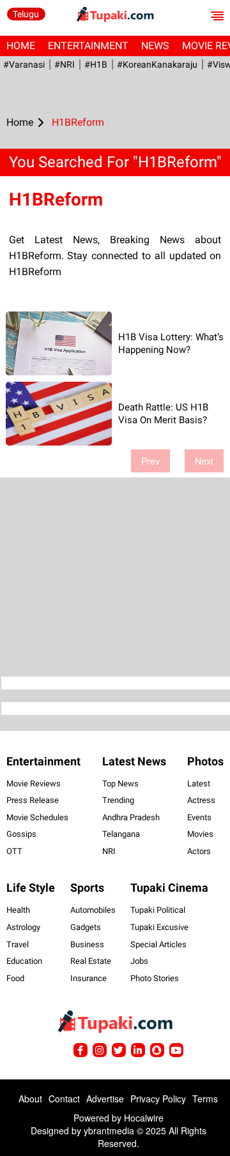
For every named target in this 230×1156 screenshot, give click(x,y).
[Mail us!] (176, 1050)
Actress (201, 800)
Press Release (32, 800)
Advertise (105, 1098)
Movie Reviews (33, 783)
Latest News (134, 761)
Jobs (139, 961)
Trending (118, 800)
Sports (87, 887)
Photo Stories (154, 978)
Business (87, 944)
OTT (14, 851)
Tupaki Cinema (169, 887)
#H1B (95, 64)
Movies (200, 834)
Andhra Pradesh (131, 817)
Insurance (88, 978)
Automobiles (93, 910)
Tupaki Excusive (159, 927)
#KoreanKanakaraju (157, 64)
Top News (120, 783)
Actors (199, 851)
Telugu (26, 14)
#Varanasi (24, 64)
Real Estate (90, 961)
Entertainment (88, 46)
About (30, 1098)
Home (20, 46)
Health (18, 910)
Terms (205, 1098)
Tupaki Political (157, 910)
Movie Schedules (37, 817)
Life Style (30, 887)
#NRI (64, 64)
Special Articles (158, 944)
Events (199, 817)
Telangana (121, 834)
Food (15, 978)
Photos (205, 761)
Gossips (21, 834)
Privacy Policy (158, 1098)
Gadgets (85, 927)
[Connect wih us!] (138, 1050)
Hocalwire (144, 1117)
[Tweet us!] (100, 1050)
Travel (17, 944)
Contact (64, 1098)
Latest (198, 783)
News (155, 46)
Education (24, 961)
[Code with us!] (157, 1050)
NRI (109, 851)
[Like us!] (80, 1050)
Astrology (23, 927)
